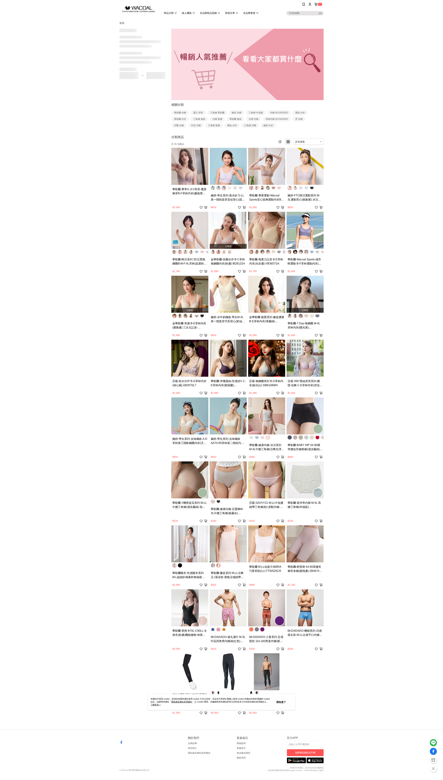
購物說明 (241, 743)
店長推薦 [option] (300, 141)
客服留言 (241, 748)
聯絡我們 (241, 757)
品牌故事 (192, 743)
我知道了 (281, 702)
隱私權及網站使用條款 (199, 753)
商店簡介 (192, 748)
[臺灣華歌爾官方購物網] (138, 9)
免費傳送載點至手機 (305, 752)
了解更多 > (156, 705)
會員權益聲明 (243, 753)
